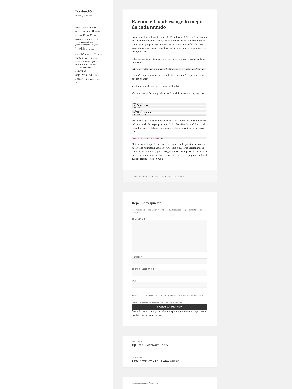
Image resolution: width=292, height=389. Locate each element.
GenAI (77, 42)
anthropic (85, 28)
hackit (80, 48)
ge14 (95, 39)
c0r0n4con (94, 27)
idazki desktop (90, 49)
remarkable (78, 68)
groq (96, 45)
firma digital (79, 39)
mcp (100, 54)
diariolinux (158, 176)
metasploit (81, 58)
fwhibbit (88, 39)
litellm (83, 54)
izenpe (77, 54)
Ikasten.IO (83, 11)
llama (89, 54)
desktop (97, 31)
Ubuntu (180, 176)
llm (94, 53)
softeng (96, 75)
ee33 (89, 35)
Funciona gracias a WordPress (145, 383)
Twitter (93, 79)
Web (134, 281)
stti (85, 79)
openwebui (81, 64)
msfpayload (79, 61)
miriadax (93, 58)
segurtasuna (83, 75)
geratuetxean (87, 42)
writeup (78, 82)
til (88, 79)
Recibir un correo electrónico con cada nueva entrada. (157, 302)
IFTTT (98, 49)
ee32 (82, 35)
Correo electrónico (144, 269)
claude (78, 31)
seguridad (80, 70)
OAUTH (87, 61)
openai (94, 61)
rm (94, 68)
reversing (87, 67)
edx (77, 35)
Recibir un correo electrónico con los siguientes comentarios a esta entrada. (167, 295)
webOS (99, 79)
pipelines (92, 65)
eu (95, 35)
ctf (92, 31)
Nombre (137, 257)
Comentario (139, 219)
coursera (86, 31)
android (78, 27)
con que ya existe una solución (156, 44)
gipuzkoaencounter (84, 44)
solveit (79, 79)
